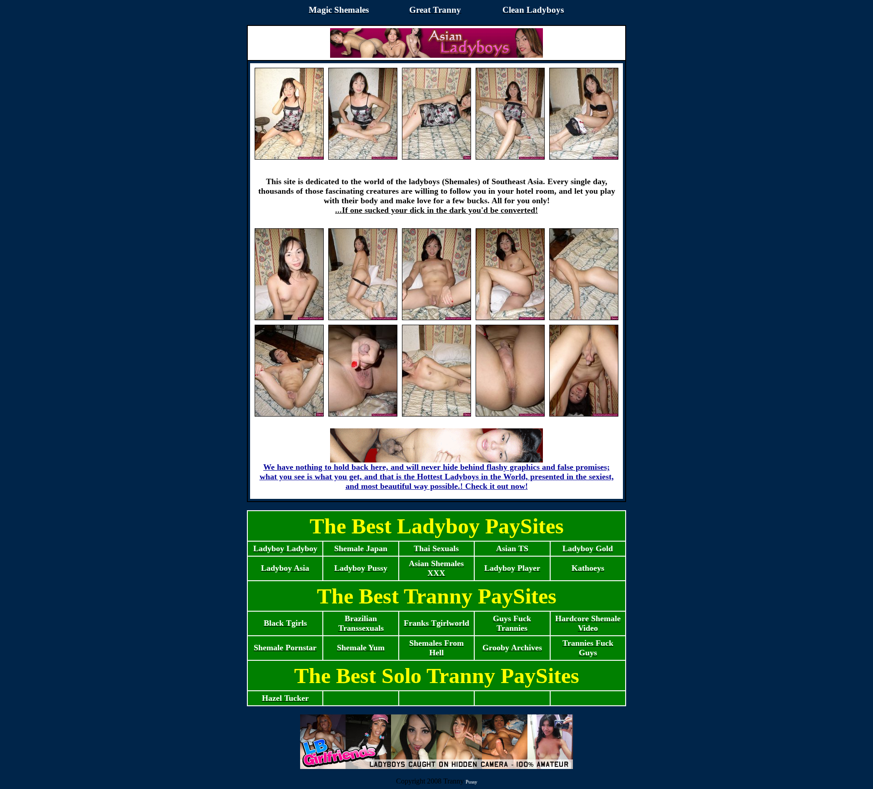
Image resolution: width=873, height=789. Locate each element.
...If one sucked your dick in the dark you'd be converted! (436, 210)
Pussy (471, 781)
